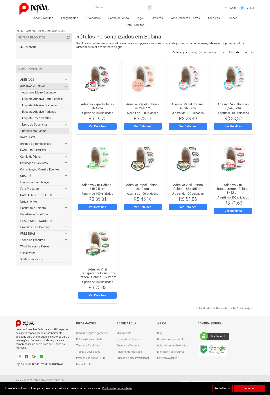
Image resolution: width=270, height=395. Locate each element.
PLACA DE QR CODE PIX (36, 221)
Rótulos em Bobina (55, 31)
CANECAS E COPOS (33, 150)
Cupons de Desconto (129, 345)
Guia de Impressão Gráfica (172, 345)
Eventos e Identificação (35, 182)
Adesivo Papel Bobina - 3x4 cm (97, 106)
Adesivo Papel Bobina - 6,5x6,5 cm (187, 106)
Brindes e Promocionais (35, 144)
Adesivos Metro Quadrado (39, 92)
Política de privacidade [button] (117, 388)
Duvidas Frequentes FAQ (171, 339)
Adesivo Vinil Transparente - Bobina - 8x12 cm (233, 188)
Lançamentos (28, 201)
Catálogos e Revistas (34, 163)
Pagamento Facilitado (129, 351)
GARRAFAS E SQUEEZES (36, 195)
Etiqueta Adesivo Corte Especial (42, 99)
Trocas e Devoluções (88, 351)
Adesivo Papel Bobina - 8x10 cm (142, 187)
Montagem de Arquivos (170, 351)
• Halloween (27, 253)
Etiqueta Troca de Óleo (36, 118)
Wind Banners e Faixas (34, 246)
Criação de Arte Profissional (133, 358)
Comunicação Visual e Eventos (40, 169)
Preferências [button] (222, 388)
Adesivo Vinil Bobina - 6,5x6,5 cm (233, 106)
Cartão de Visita (30, 156)
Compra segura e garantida (92, 333)
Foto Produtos (29, 188)
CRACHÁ (25, 176)
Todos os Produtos (32, 240)
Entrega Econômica (128, 339)
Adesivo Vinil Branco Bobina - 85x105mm (188, 187)
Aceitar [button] (249, 388)
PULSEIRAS (28, 233)
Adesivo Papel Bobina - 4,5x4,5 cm (142, 106)
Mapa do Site (83, 364)
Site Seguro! (217, 336)
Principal (20, 31)
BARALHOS (27, 137)
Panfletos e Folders (33, 208)
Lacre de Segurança (34, 124)
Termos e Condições (88, 345)
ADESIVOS (27, 79)
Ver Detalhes (97, 126)
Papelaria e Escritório (34, 214)
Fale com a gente (167, 358)
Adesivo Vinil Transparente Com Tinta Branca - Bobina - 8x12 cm (97, 273)
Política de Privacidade (89, 339)
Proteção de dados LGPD (90, 358)
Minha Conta (124, 333)
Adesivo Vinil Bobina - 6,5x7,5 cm (97, 187)
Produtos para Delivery (35, 227)
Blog (159, 333)
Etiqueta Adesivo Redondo (39, 111)
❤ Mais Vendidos (31, 259)
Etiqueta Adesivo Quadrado (39, 105)
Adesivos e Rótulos (35, 31)
